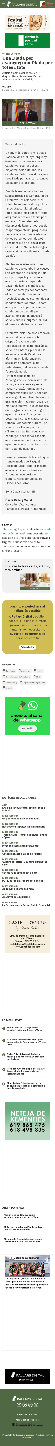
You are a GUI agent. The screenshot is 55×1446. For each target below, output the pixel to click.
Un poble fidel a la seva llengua (20, 818)
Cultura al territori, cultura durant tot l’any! (24, 863)
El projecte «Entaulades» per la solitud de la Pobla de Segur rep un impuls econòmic (26, 1086)
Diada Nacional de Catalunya (18, 677)
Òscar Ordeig (11, 682)
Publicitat (6, 1435)
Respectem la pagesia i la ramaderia (23, 826)
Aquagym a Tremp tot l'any (18, 888)
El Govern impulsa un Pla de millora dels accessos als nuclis (23, 1228)
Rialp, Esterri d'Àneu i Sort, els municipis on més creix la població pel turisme (25, 1057)
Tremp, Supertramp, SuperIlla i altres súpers (24, 836)
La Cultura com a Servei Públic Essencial (26, 905)
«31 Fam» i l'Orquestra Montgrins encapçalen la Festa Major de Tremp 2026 (26, 1042)
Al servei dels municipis (16, 896)
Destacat (11, 671)
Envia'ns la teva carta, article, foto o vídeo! (23, 809)
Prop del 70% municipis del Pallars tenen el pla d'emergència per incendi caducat (26, 1071)
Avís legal (40, 1435)
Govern (9, 688)
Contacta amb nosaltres (23, 1435)
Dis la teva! (13, 53)
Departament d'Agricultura (34, 682)
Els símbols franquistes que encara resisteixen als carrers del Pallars (23, 1240)
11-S (38, 677)
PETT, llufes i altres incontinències (22, 880)
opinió (39, 671)
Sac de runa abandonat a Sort (19, 872)
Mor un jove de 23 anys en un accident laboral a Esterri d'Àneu (24, 1029)
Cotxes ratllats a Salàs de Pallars (22, 853)
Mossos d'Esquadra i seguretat (20, 845)
